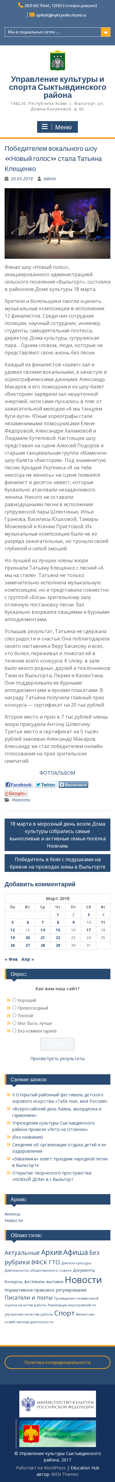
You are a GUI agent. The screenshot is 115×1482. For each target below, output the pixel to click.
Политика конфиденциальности (57, 1362)
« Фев (11, 959)
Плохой (25, 1015)
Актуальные (22, 1253)
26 (12, 945)
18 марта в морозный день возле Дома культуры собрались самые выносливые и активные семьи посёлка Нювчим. (58, 834)
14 (42, 930)
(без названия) (27, 1137)
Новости (21, 800)
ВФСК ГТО (45, 1262)
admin (50, 178)
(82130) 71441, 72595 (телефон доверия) (61, 5)
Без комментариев (37, 1031)
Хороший (26, 1000)
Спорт (64, 1313)
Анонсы (12, 1214)
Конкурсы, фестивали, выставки (34, 1281)
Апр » (27, 959)
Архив (51, 1252)
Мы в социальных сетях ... (33, 32)
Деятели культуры (76, 1263)
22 (58, 937)
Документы (84, 1270)
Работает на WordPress (41, 1468)
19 (12, 937)
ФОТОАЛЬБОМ (57, 773)
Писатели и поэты (29, 1297)
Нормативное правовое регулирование (46, 1290)
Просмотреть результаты (57, 1058)
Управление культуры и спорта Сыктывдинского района (57, 87)
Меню (63, 127)
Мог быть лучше (34, 1023)
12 (12, 930)
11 (103, 922)
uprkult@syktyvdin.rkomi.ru (61, 15)
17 (88, 930)
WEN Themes (65, 1474)
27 (27, 945)
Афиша (75, 1252)
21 (42, 937)
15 (58, 930)
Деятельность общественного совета (38, 1270)
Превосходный (32, 1008)
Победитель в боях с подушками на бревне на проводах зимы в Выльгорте (57, 863)
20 (27, 937)
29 (58, 945)
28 (42, 945)
